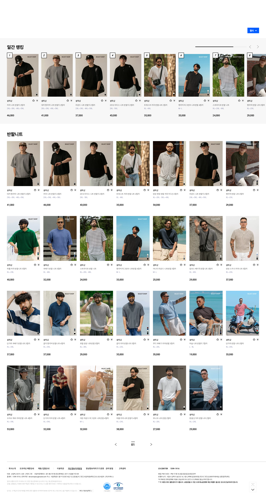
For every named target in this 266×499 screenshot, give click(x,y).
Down (252, 489)
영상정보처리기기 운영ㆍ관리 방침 (99, 468)
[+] (33, 100)
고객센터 (122, 468)
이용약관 (60, 468)
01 (133, 444)
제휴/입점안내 (43, 468)
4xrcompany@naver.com (37, 477)
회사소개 (12, 468)
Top (252, 484)
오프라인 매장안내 (27, 468)
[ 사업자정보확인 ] (89, 477)
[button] (250, 47)
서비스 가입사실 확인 (85, 491)
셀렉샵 (9, 101)
